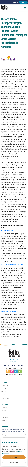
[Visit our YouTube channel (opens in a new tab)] (5, 365)
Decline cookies (14, 462)
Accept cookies (14, 457)
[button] (18, 2)
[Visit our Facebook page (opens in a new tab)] (8, 365)
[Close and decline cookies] (25, 440)
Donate (23, 2)
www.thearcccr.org (7, 230)
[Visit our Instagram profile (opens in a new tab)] (12, 365)
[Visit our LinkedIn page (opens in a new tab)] (15, 365)
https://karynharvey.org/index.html (12, 264)
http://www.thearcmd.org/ (9, 311)
